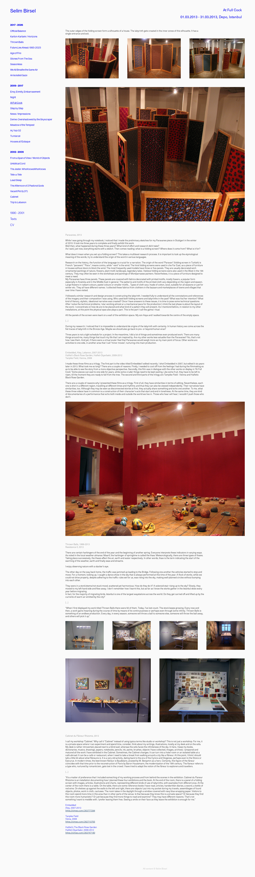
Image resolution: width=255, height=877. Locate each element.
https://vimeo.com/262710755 (80, 821)
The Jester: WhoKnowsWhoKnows (28, 169)
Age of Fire (15, 53)
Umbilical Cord (17, 163)
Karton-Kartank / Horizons (23, 36)
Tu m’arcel (15, 136)
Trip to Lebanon (18, 202)
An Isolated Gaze (18, 75)
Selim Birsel (23, 11)
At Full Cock (16, 102)
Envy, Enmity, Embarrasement (25, 91)
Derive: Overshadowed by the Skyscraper (31, 119)
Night (13, 97)
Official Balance (18, 31)
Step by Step (16, 108)
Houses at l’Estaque (20, 141)
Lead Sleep (16, 180)
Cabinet (14, 196)
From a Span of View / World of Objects (30, 158)
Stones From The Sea (21, 58)
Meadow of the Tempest (22, 125)
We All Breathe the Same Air (24, 69)
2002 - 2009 (17, 152)
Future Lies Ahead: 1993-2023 (25, 47)
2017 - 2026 (16, 25)
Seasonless (16, 64)
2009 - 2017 (16, 85)
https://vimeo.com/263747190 (80, 832)
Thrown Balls (17, 42)
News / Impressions (20, 113)
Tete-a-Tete (16, 174)
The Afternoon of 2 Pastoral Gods (27, 185)
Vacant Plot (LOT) (19, 191)
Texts (13, 219)
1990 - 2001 (17, 213)
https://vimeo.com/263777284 (80, 810)
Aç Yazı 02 (15, 130)
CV (12, 225)
